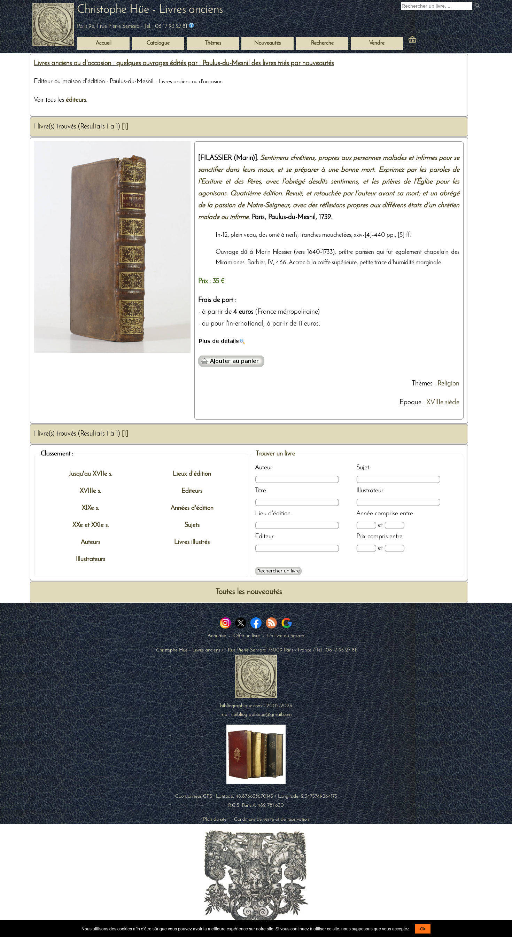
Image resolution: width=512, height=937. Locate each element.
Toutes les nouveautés (249, 592)
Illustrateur (369, 490)
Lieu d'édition (272, 513)
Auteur (263, 467)
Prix (361, 536)
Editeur (264, 536)
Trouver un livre (275, 453)
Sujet (362, 467)
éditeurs (76, 99)
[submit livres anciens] (478, 6)
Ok (422, 928)
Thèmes (422, 383)
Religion (448, 383)
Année (364, 513)
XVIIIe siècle (442, 402)
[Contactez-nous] (191, 26)
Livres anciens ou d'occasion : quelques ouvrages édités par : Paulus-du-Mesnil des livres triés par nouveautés (184, 63)
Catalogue (158, 43)
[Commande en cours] (431, 41)
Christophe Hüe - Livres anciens (150, 10)
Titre (260, 490)
